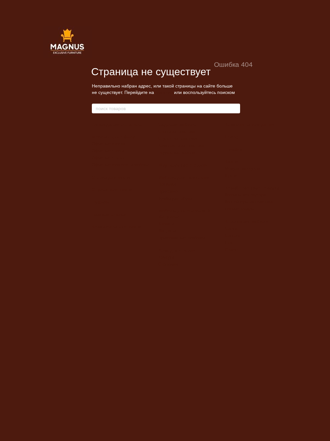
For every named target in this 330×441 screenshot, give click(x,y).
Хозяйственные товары (252, 187)
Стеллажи (168, 264)
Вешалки (167, 184)
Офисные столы (108, 151)
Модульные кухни (242, 168)
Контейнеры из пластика (249, 202)
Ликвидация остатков (117, 124)
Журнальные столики (183, 165)
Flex (229, 242)
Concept (232, 235)
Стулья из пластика (177, 138)
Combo (231, 228)
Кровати (166, 223)
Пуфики (101, 202)
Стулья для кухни (112, 189)
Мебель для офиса (113, 136)
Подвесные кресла (176, 152)
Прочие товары (239, 209)
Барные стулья (109, 214)
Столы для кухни (111, 177)
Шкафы (233, 149)
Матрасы (167, 230)
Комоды (166, 257)
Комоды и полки (177, 250)
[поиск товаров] (235, 108)
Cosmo (231, 249)
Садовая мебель (177, 124)
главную (164, 92)
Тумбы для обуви (175, 198)
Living (232, 136)
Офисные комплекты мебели (120, 164)
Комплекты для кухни (116, 226)
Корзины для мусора (245, 194)
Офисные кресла (108, 143)
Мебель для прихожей (183, 177)
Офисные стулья (108, 158)
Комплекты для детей (250, 124)
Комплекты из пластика (181, 145)
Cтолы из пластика (176, 131)
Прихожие (168, 191)
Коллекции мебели (246, 221)
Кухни (231, 161)
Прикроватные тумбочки (181, 237)
